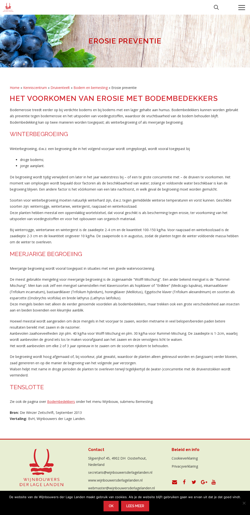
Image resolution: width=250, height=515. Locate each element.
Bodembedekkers (61, 401)
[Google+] (204, 482)
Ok (111, 506)
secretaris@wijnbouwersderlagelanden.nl (120, 472)
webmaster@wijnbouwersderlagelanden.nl (121, 488)
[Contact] (174, 482)
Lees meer (135, 506)
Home (15, 87)
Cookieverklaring (185, 458)
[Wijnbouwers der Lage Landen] (8, 7)
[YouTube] (214, 482)
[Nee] (243, 503)
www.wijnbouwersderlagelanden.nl (115, 480)
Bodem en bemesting (90, 87)
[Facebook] (184, 482)
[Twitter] (194, 482)
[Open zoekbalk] (216, 7)
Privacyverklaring (185, 466)
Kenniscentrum (35, 87)
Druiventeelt (60, 87)
